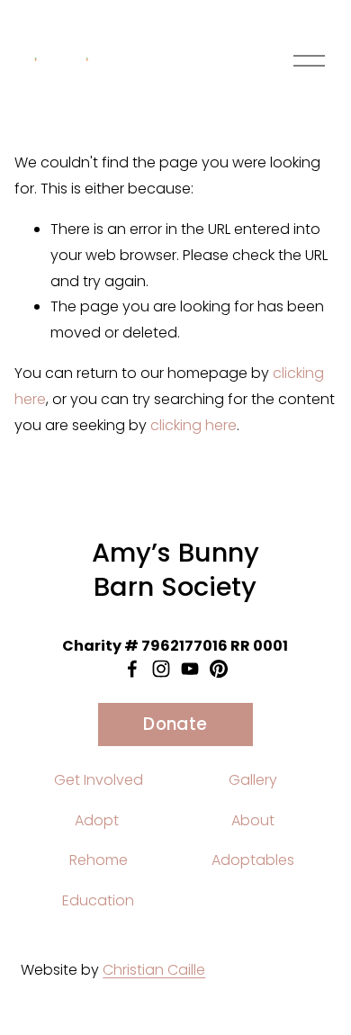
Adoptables (253, 860)
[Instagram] (161, 669)
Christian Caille (154, 969)
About (252, 820)
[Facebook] (132, 669)
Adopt (97, 820)
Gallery (253, 780)
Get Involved (98, 780)
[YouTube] (190, 669)
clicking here (193, 425)
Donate (175, 724)
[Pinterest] (219, 669)
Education (98, 900)
